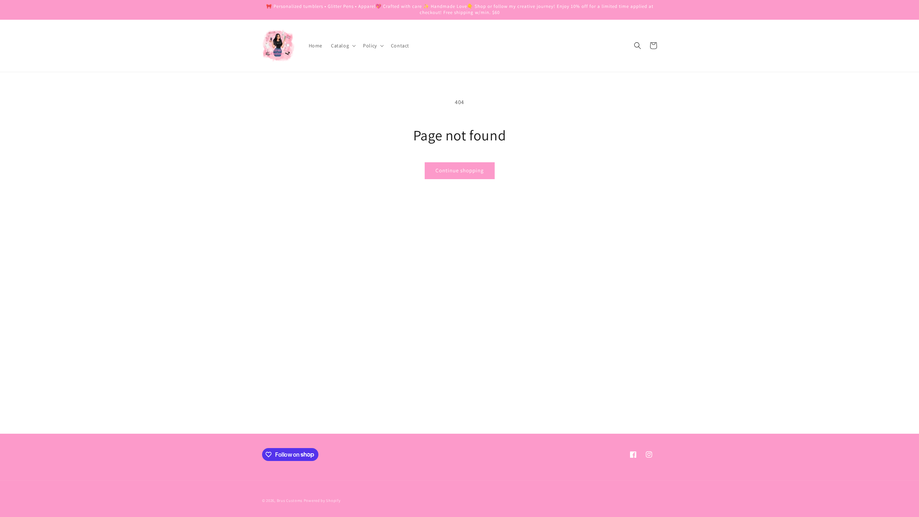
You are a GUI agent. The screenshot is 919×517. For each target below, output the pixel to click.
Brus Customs (290, 500)
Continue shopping (459, 170)
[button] (343, 45)
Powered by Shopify (322, 500)
